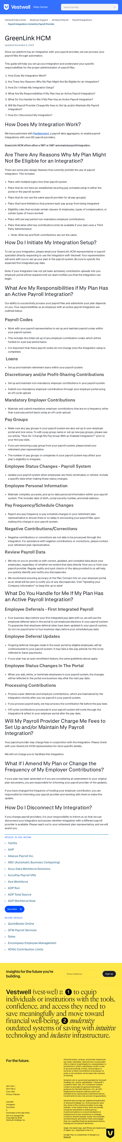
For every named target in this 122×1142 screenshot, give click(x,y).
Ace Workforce (18, 881)
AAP (11, 849)
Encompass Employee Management (32, 943)
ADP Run (14, 888)
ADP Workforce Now (22, 900)
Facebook (10, 1107)
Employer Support (39, 20)
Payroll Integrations (82, 20)
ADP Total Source (19, 894)
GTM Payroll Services (22, 930)
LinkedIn (10, 1102)
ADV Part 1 (10, 1086)
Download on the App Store (18, 1113)
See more (12, 909)
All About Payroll (60, 20)
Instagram (10, 1104)
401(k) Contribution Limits (25, 949)
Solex (11, 936)
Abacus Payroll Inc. (21, 855)
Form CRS (10, 1091)
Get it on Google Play (15, 1115)
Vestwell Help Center (15, 20)
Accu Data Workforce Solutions (29, 868)
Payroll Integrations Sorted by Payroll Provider (31, 24)
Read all (67, 1137)
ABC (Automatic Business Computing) (34, 862)
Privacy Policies (13, 1094)
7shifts (12, 843)
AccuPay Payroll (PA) (22, 875)
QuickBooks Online (21, 923)
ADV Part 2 (10, 1089)
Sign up (109, 973)
